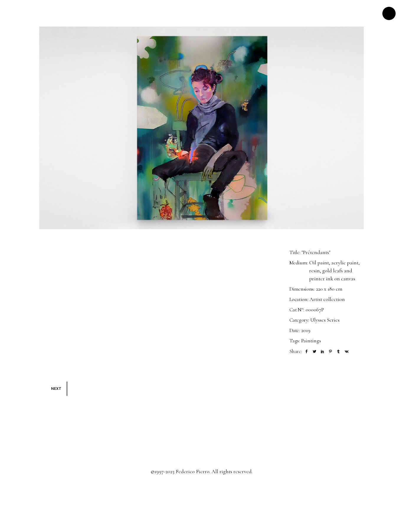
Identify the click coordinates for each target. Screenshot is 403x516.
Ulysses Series (325, 320)
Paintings (311, 340)
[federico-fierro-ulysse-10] (201, 128)
